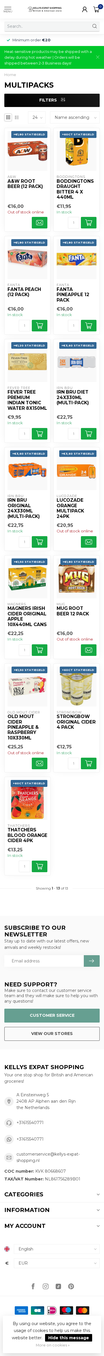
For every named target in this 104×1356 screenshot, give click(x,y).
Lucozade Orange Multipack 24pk (70, 508)
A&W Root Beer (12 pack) (25, 184)
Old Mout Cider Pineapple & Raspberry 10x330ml (23, 727)
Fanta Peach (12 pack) (24, 292)
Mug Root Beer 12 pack (73, 611)
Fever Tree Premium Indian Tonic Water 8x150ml (27, 400)
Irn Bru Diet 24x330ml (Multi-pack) (73, 397)
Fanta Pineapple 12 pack (73, 295)
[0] (96, 9)
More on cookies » (53, 1345)
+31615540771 (30, 1122)
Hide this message (68, 1337)
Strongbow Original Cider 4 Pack (76, 722)
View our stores (52, 1033)
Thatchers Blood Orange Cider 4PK (27, 835)
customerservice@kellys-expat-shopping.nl (48, 1157)
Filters (48, 100)
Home (10, 74)
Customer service (52, 1015)
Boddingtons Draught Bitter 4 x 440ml (75, 189)
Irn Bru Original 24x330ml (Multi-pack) (24, 508)
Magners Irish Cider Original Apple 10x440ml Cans (27, 616)
